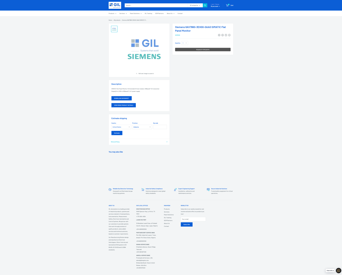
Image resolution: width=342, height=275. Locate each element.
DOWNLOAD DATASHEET (121, 98)
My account (214, 6)
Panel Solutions (135, 13)
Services (122, 13)
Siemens (177, 35)
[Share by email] (229, 35)
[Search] (205, 5)
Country (113, 123)
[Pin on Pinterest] (222, 35)
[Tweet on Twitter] (226, 35)
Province (135, 123)
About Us (170, 13)
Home (110, 20)
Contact (180, 13)
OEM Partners (159, 13)
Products (111, 13)
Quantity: (178, 43)
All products (117, 20)
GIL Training (148, 13)
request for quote (203, 49)
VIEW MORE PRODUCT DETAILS (123, 105)
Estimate (117, 133)
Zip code (155, 123)
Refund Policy (115, 142)
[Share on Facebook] (219, 35)
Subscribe (186, 224)
